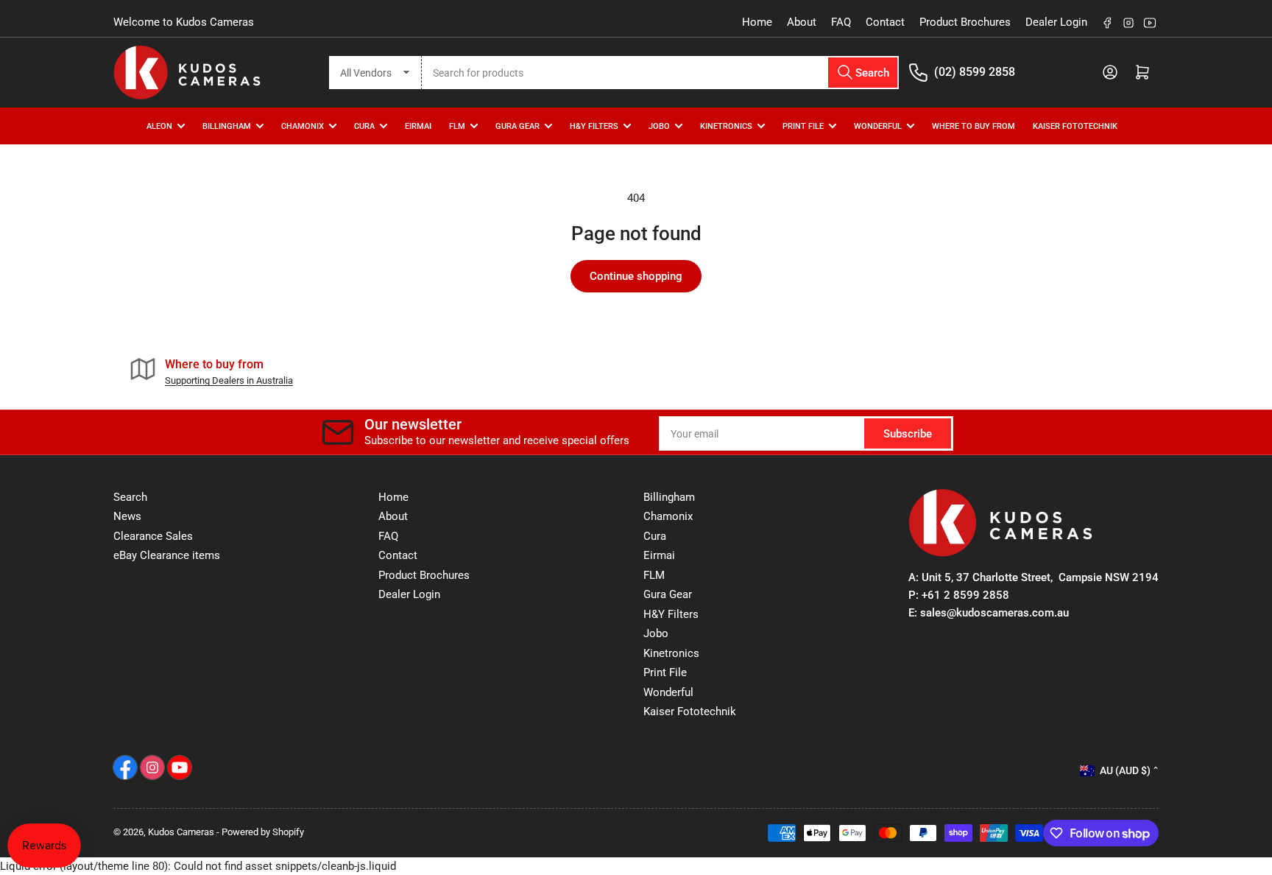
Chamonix (668, 516)
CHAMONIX (302, 125)
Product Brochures (965, 22)
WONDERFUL (878, 125)
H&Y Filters (594, 125)
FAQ (841, 22)
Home (757, 22)
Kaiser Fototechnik (1075, 125)
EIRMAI (418, 125)
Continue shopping (636, 276)
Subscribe (907, 433)
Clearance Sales (153, 536)
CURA (364, 125)
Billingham (226, 125)
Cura (654, 536)
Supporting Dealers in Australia (229, 380)
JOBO (659, 125)
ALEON (159, 125)
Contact (885, 22)
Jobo (655, 633)
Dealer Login (1056, 22)
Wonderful (668, 692)
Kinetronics (726, 125)
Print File (803, 125)
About (801, 22)
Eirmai (659, 555)
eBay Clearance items (166, 555)
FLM (457, 125)
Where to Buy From (973, 125)
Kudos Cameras (181, 831)
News (127, 516)
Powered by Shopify (263, 831)
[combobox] (661, 72)
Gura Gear (517, 125)
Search (130, 497)
